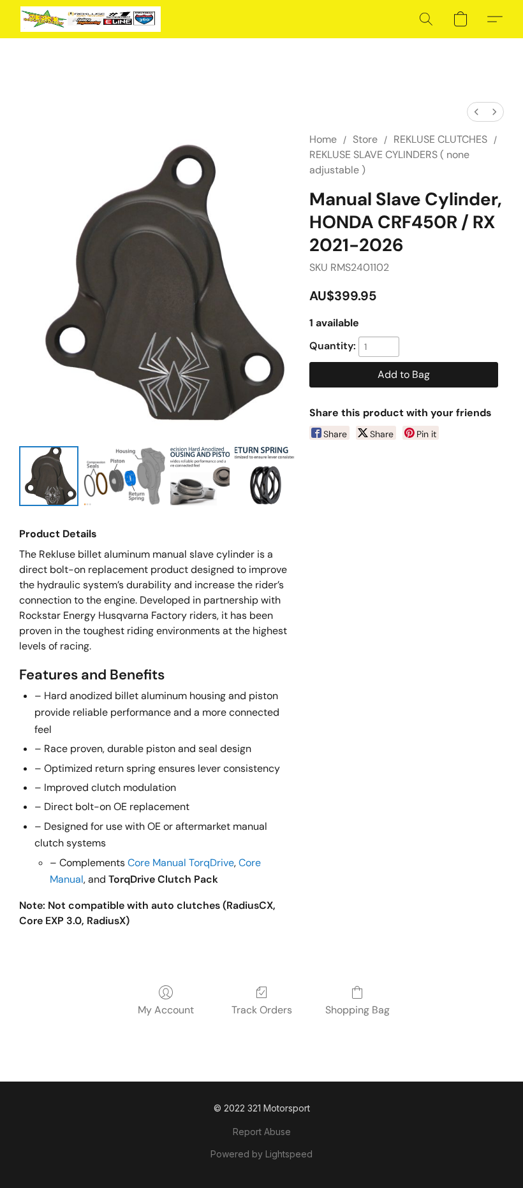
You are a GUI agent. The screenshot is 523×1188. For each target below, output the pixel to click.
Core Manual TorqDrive (181, 862)
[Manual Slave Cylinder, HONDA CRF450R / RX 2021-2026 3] (264, 475)
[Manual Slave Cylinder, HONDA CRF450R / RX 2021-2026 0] (48, 475)
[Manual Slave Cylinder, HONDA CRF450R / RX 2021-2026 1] (124, 475)
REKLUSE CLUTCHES (440, 139)
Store (365, 139)
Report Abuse (262, 1131)
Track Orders (262, 1010)
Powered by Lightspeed (261, 1153)
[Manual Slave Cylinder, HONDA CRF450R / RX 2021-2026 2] (200, 475)
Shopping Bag (357, 1010)
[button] (90, 19)
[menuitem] (476, 112)
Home (323, 139)
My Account (166, 1010)
